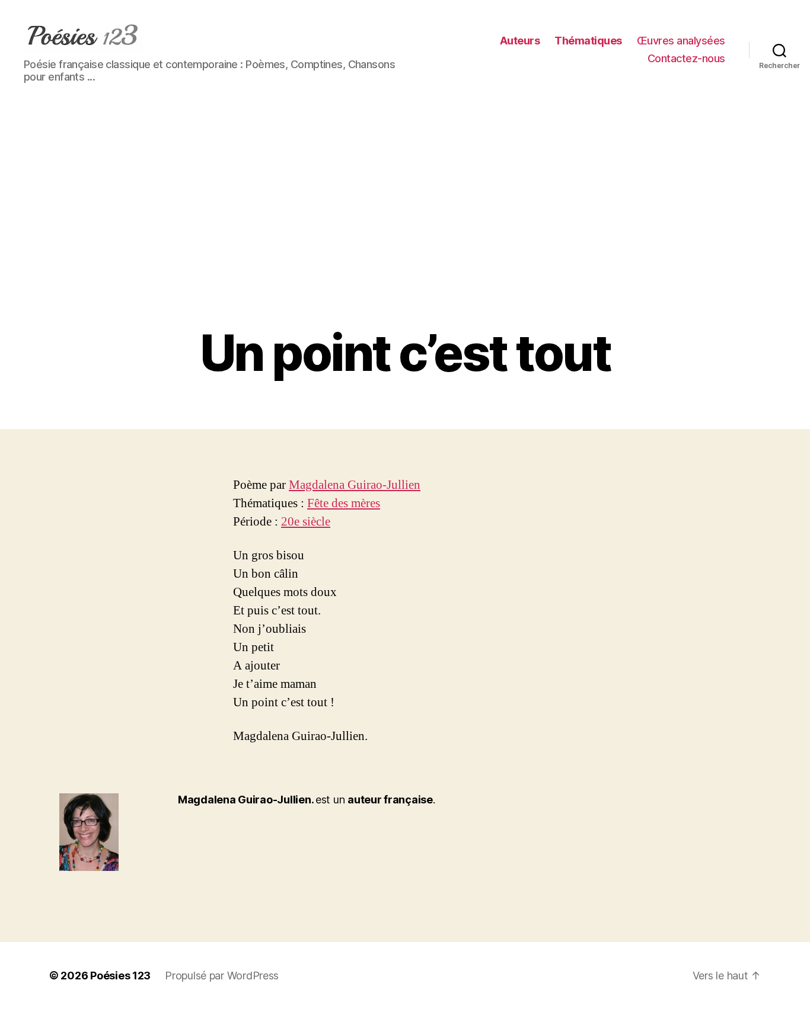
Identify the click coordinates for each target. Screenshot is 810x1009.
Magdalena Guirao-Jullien (354, 485)
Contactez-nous (686, 58)
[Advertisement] (405, 236)
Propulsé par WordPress (222, 975)
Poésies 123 (120, 975)
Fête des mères (343, 503)
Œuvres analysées (681, 40)
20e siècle (305, 522)
